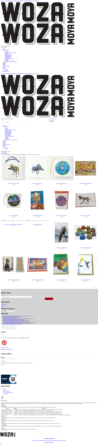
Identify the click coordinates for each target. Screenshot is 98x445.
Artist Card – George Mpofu (85, 215)
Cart (3, 68)
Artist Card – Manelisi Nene (37, 224)
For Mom (6, 53)
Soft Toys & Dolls (8, 134)
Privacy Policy (5, 393)
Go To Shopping (3, 47)
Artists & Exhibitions (6, 65)
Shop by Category (6, 49)
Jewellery (6, 51)
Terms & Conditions (6, 391)
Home (4, 48)
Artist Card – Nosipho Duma (61, 279)
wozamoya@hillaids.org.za (8, 349)
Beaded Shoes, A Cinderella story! (8, 317)
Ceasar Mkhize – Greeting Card (13, 183)
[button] (14, 168)
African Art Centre (6, 71)
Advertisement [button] (3, 424)
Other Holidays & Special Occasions (11, 61)
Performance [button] (3, 418)
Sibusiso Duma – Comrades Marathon (85, 183)
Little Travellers (7, 57)
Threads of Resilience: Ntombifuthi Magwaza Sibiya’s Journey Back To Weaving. (16, 322)
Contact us (4, 67)
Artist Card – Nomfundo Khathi (85, 247)
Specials (4, 63)
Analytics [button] (2, 421)
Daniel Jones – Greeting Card (37, 183)
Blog (4, 143)
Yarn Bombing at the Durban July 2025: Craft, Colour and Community (14, 323)
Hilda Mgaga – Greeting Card (61, 183)
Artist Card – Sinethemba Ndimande (13, 279)
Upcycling (6, 59)
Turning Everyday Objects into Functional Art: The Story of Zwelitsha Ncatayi (15, 318)
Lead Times (3, 306)
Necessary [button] (2, 404)
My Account (5, 70)
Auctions (4, 62)
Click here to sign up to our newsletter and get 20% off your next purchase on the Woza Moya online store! (49, 440)
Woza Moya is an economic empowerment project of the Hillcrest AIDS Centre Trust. (15, 0)
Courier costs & (3, 304)
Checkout (6, 69)
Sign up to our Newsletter (34, 0)
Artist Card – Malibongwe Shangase (37, 279)
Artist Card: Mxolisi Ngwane (85, 279)
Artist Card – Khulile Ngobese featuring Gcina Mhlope (13, 224)
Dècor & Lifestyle (8, 54)
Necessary (4, 405)
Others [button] (2, 427)
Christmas (6, 60)
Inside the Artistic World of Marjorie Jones (10, 324)
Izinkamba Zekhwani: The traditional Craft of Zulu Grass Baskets (13, 320)
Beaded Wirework (8, 56)
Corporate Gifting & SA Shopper (10, 52)
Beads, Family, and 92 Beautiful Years (9, 316)
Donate (4, 66)
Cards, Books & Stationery (9, 58)
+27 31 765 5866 (5, 347)
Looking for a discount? (49, 438)
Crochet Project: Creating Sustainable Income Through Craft (13, 321)
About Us (4, 64)
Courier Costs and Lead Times (8, 392)
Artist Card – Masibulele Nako (61, 247)
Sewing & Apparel (8, 133)
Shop (4, 388)
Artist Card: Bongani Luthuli (37, 215)
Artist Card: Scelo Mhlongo (13, 215)
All (5, 50)
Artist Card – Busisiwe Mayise (61, 215)
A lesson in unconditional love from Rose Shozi (10, 319)
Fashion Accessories (8, 55)
